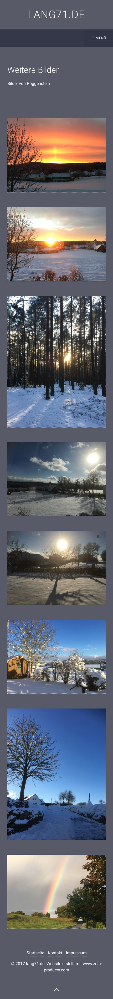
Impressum (76, 952)
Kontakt (55, 952)
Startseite (35, 952)
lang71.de (56, 14)
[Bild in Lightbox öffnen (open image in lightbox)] (56, 155)
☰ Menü (98, 38)
